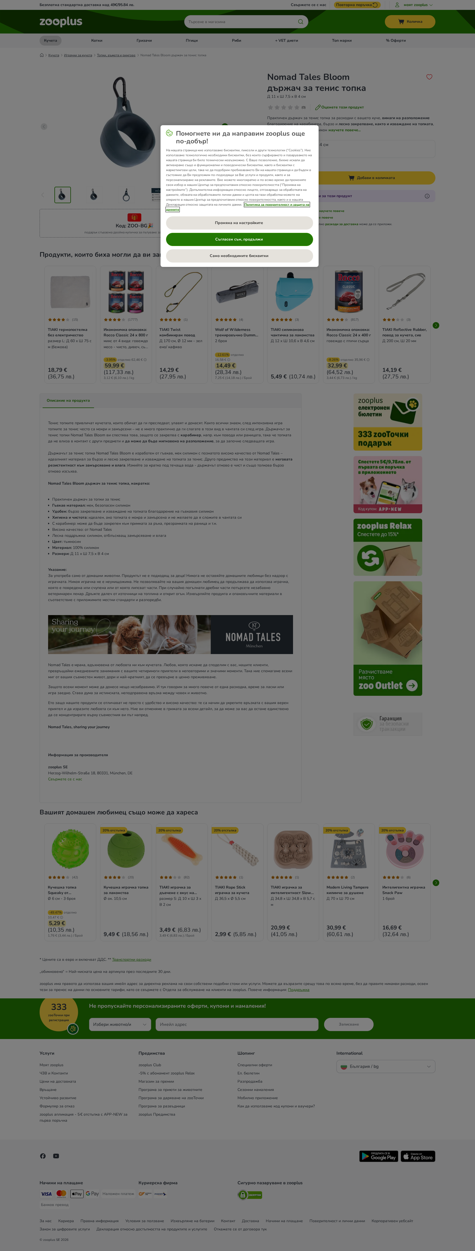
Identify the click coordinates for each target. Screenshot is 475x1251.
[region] (240, 196)
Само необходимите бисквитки (239, 255)
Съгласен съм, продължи (239, 239)
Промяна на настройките (239, 222)
